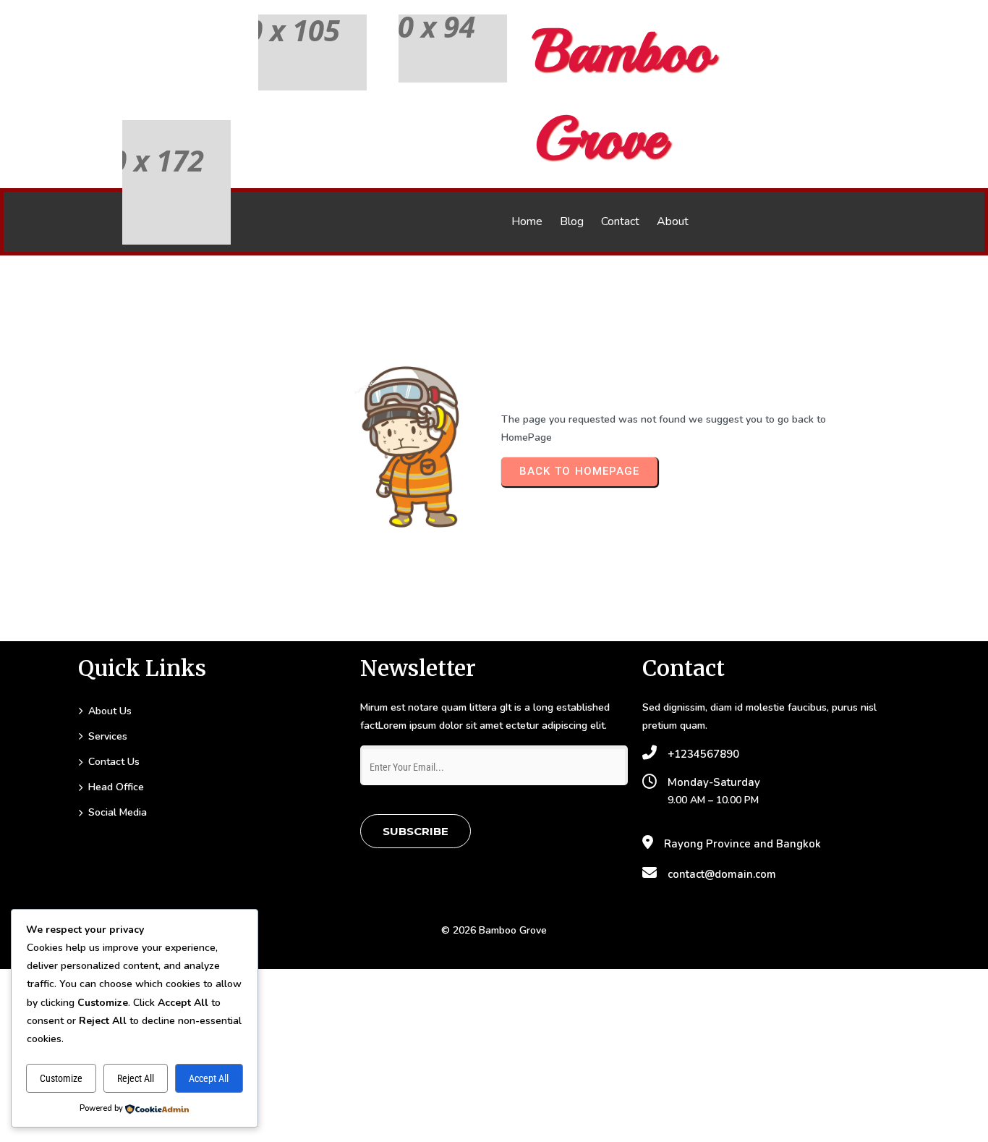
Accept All (209, 1078)
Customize (61, 1078)
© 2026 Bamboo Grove (494, 930)
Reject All (135, 1078)
